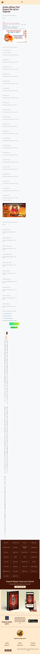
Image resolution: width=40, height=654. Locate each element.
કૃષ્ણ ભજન (15, 547)
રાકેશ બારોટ (15, 571)
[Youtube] (8, 650)
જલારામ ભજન (34, 552)
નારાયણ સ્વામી (15, 542)
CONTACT (32, 643)
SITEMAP (33, 645)
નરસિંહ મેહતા (34, 542)
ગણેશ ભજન (15, 552)
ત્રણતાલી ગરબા (24, 561)
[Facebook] (6, 650)
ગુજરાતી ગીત (15, 576)
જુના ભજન (6, 542)
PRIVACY (7, 645)
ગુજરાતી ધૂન (6, 557)
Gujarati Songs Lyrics (7, 623)
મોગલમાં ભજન (24, 552)
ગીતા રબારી (6, 566)
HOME (7, 643)
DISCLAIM (20, 645)
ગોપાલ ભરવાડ (34, 571)
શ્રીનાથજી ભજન (24, 547)
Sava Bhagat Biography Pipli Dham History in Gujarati (7, 365)
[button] (22, 2)
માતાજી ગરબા (34, 557)
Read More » (5, 395)
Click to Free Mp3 (14, 327)
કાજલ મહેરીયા (34, 566)
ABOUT (20, 643)
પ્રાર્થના (15, 557)
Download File (14, 324)
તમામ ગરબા (15, 561)
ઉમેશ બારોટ (24, 571)
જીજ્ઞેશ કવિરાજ (6, 571)
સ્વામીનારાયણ (34, 547)
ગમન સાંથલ (6, 576)
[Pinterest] (10, 650)
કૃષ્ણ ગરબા (6, 561)
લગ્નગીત (34, 561)
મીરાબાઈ (25, 542)
